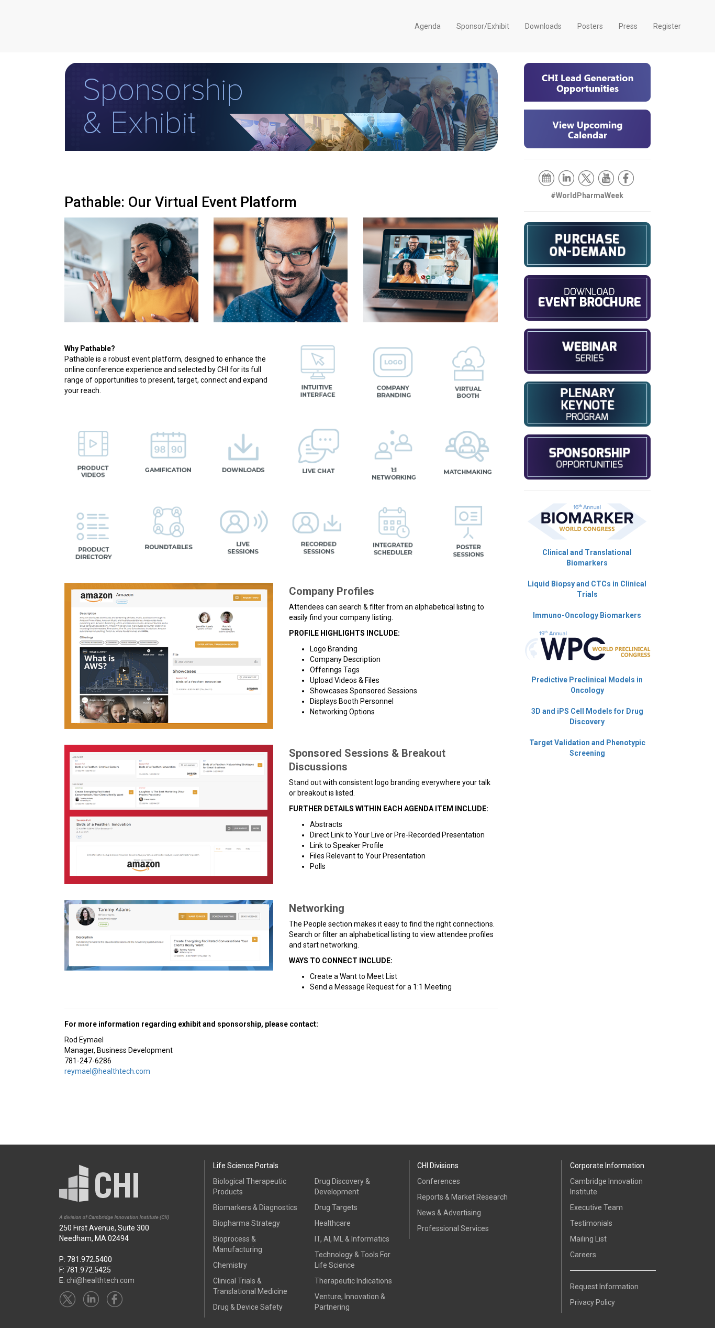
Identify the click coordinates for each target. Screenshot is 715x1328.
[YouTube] (607, 177)
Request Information (604, 1286)
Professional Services (453, 1228)
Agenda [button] (428, 26)
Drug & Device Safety (248, 1307)
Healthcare (333, 1223)
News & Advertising (449, 1213)
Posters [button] (590, 26)
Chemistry (230, 1265)
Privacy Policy (592, 1302)
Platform (459, 171)
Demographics (100, 171)
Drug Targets (336, 1207)
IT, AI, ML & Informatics (352, 1239)
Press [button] (628, 26)
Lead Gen (387, 171)
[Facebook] (627, 177)
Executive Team (596, 1207)
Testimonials (591, 1223)
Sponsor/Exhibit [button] (482, 26)
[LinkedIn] (567, 177)
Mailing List (588, 1239)
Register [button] (667, 26)
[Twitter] (587, 177)
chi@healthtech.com (100, 1280)
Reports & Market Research (462, 1197)
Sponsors (172, 171)
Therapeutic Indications (353, 1281)
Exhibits (315, 171)
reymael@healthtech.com (107, 1071)
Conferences (438, 1181)
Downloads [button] (543, 26)
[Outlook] (547, 177)
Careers (583, 1254)
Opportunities (243, 171)
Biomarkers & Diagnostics (255, 1207)
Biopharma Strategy (246, 1223)
